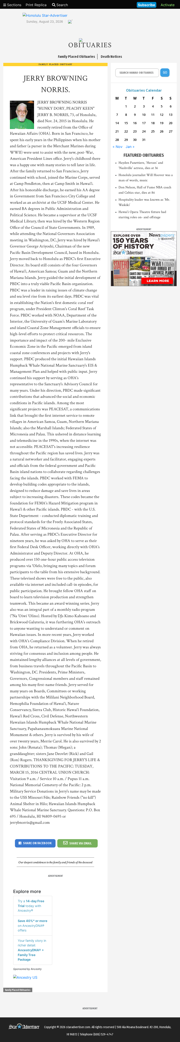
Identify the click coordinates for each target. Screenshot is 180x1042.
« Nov (117, 146)
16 (135, 123)
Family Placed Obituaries (18, 990)
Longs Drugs (120, 4)
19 (161, 123)
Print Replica (36, 5)
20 (170, 123)
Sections (13, 5)
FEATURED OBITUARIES (144, 155)
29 (126, 140)
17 (144, 123)
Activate (168, 5)
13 (170, 115)
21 (117, 131)
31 (144, 140)
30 (135, 140)
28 (117, 140)
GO (165, 72)
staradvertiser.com (78, 1027)
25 (153, 131)
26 (161, 131)
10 (144, 115)
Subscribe (146, 5)
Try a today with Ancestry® (31, 905)
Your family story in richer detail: (32, 950)
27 (170, 131)
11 (153, 115)
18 (153, 123)
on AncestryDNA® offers (32, 925)
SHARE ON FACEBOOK (37, 843)
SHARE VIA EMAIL (80, 843)
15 (126, 123)
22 (126, 131)
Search (62, 5)
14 (117, 123)
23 (135, 131)
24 (144, 131)
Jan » (130, 146)
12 (161, 115)
